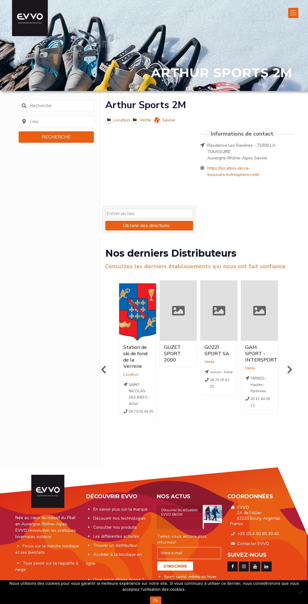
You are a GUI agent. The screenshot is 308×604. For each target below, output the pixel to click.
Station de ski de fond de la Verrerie (135, 357)
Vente (209, 361)
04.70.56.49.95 (141, 411)
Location (130, 374)
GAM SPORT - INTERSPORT (261, 353)
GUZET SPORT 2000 (172, 353)
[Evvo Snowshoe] (30, 18)
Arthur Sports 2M (145, 105)
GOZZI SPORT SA (217, 350)
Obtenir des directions (146, 225)
